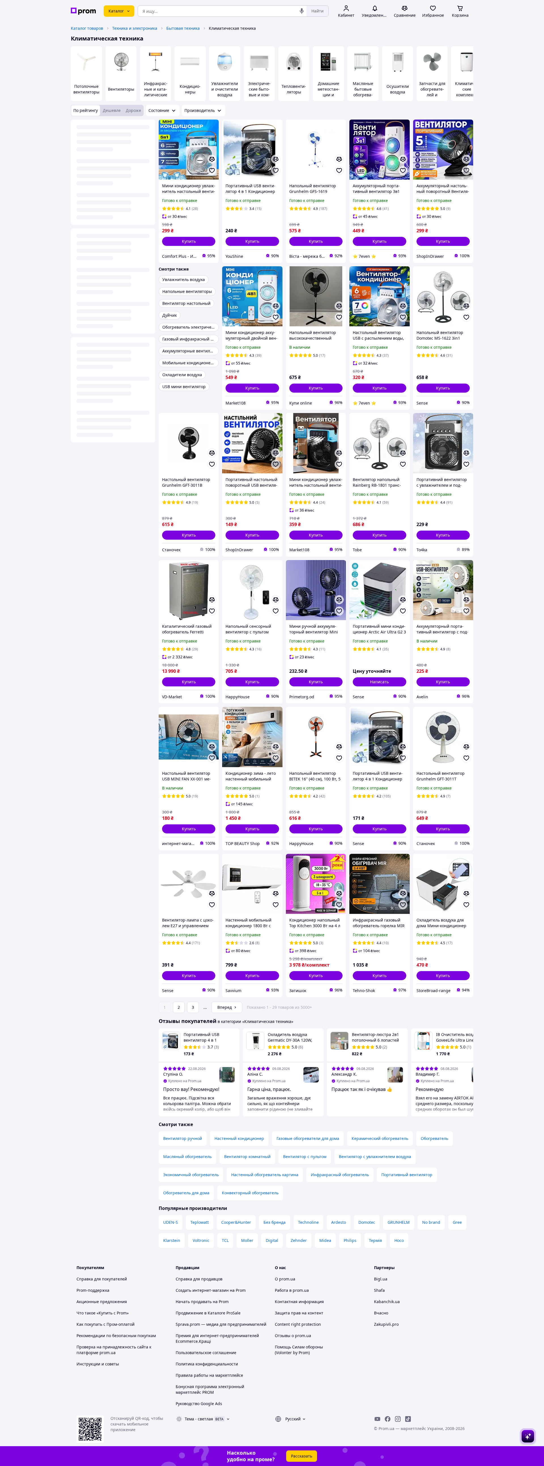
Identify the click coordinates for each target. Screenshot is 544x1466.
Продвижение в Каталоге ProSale (208, 1313)
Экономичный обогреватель (191, 1174)
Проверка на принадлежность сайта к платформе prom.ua (113, 1349)
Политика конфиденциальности (207, 1364)
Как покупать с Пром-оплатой (105, 1324)
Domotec (366, 1222)
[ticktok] (408, 1419)
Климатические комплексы (466, 89)
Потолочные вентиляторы (86, 89)
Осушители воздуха (397, 89)
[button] (188, 241)
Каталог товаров (87, 28)
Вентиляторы (121, 89)
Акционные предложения (101, 1301)
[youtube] (377, 1419)
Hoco (399, 1240)
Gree (457, 1222)
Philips (350, 1240)
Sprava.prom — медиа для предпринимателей (221, 1324)
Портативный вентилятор (406, 1174)
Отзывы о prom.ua (293, 1335)
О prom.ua (285, 1279)
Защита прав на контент (299, 1313)
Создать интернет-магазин (202, 1290)
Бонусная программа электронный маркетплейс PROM (210, 1389)
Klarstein (171, 1240)
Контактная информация (299, 1301)
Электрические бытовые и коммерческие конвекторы (259, 95)
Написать (379, 681)
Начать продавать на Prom (202, 1301)
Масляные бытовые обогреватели (363, 92)
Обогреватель (434, 1138)
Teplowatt (199, 1222)
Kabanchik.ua (387, 1301)
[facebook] (387, 1419)
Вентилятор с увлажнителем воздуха (375, 1156)
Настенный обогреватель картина (264, 1174)
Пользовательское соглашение (206, 1352)
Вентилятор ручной (182, 1138)
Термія (375, 1240)
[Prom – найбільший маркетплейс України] (83, 11)
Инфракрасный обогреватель (340, 1174)
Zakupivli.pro (386, 1324)
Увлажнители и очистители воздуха (224, 89)
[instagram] (397, 1419)
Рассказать (301, 1456)
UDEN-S (170, 1222)
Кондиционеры (190, 89)
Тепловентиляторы (294, 89)
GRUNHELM (399, 1222)
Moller (247, 1240)
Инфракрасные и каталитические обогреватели (155, 95)
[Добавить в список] (211, 170)
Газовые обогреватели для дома (308, 1138)
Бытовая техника (183, 28)
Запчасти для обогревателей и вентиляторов (432, 95)
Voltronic (201, 1240)
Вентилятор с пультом (304, 1156)
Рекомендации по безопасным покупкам (116, 1335)
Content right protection (298, 1324)
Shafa (379, 1290)
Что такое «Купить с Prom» (102, 1313)
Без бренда (275, 1222)
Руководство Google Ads (199, 1403)
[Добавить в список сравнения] (211, 159)
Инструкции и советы (97, 1364)
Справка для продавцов (199, 1279)
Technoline (308, 1222)
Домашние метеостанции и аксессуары (328, 92)
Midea (325, 1240)
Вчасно (381, 1313)
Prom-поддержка (92, 1290)
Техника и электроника (134, 28)
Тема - (199, 1419)
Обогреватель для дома (186, 1192)
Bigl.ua (380, 1279)
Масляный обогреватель (187, 1156)
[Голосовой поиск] (302, 11)
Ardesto (338, 1222)
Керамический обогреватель (380, 1138)
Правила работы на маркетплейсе (209, 1375)
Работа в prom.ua (292, 1290)
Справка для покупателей (101, 1279)
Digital (272, 1240)
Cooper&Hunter (236, 1222)
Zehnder (299, 1240)
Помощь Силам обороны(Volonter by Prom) (299, 1349)
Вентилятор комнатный (247, 1156)
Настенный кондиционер (239, 1138)
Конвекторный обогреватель (250, 1192)
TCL (225, 1240)
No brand (431, 1222)
